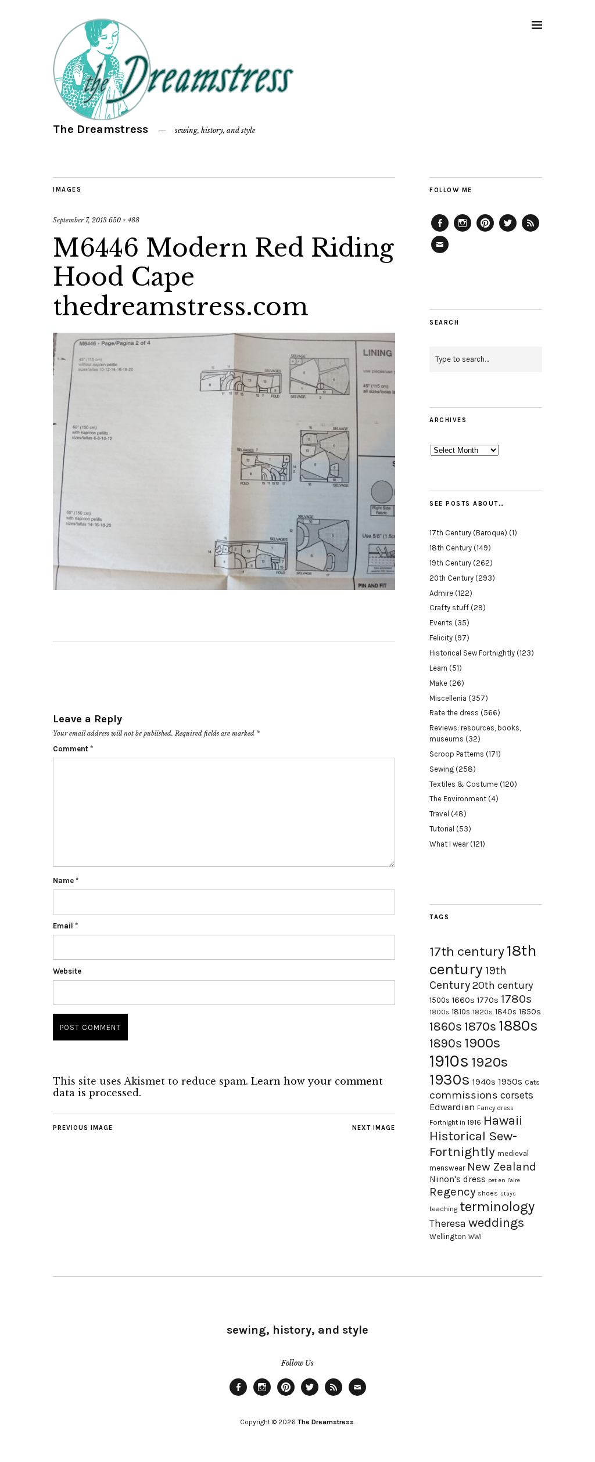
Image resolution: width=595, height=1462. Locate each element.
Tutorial (441, 828)
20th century (502, 985)
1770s (488, 1000)
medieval (513, 1153)
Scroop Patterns (456, 754)
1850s (530, 1012)
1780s (516, 999)
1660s (463, 1000)
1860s (445, 1027)
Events (441, 622)
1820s (482, 1011)
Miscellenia (448, 698)
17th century (466, 951)
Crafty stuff (449, 607)
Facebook (440, 231)
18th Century (450, 547)
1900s (482, 1043)
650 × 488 (124, 220)
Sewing (441, 769)
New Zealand (501, 1166)
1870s (480, 1026)
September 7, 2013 (80, 220)
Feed (530, 231)
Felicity (441, 637)
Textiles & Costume (463, 784)
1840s (506, 1011)
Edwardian (452, 1106)
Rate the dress (454, 712)
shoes (488, 1193)
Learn (438, 668)
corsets (516, 1095)
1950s (510, 1081)
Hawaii (502, 1120)
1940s (484, 1081)
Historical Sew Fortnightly (472, 653)
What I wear (448, 844)
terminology (497, 1206)
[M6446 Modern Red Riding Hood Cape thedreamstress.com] (224, 586)
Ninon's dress (457, 1179)
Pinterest (485, 231)
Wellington (447, 1236)
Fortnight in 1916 (455, 1122)
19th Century (450, 563)
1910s (449, 1061)
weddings (496, 1222)
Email (65, 925)
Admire (441, 593)
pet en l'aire (504, 1180)
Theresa (447, 1223)
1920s (489, 1062)
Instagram (462, 231)
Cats (532, 1082)
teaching (443, 1209)
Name (65, 880)
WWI (475, 1237)
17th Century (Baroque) (468, 532)
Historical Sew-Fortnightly (473, 1143)
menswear (447, 1168)
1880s (518, 1026)
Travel (439, 813)
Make (438, 683)
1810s (460, 1011)
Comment (73, 748)
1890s (445, 1043)
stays (508, 1193)
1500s (439, 1000)
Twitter (508, 231)
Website (67, 971)
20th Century (451, 578)
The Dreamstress (100, 129)
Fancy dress (495, 1108)
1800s (439, 1012)
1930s (449, 1080)
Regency (452, 1191)
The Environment (457, 798)
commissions (463, 1095)
